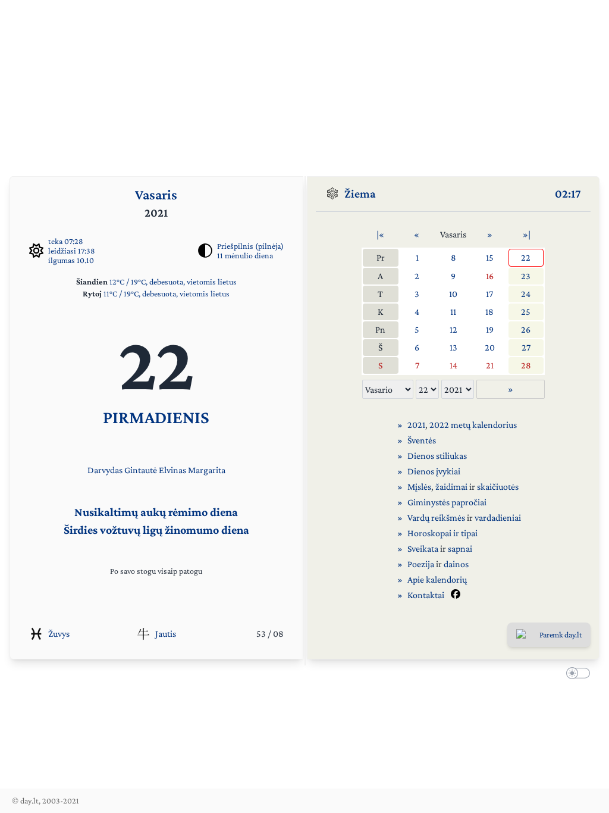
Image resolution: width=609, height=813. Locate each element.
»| (526, 234)
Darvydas (105, 470)
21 (490, 365)
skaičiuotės (498, 486)
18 (489, 312)
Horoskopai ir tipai (442, 533)
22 (525, 257)
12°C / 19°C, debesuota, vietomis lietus (173, 281)
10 (453, 294)
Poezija (420, 564)
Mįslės (419, 486)
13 (453, 347)
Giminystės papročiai (446, 502)
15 (490, 257)
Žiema (360, 193)
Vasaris (156, 194)
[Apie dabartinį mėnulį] (205, 250)
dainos (456, 564)
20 (490, 347)
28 (526, 365)
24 (525, 294)
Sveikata (422, 548)
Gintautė (140, 470)
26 (525, 329)
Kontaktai (425, 595)
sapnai (460, 548)
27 (526, 347)
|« (380, 234)
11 (453, 312)
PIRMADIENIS (156, 417)
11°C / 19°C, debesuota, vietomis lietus (166, 293)
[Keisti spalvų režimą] (575, 675)
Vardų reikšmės (436, 517)
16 (490, 276)
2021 (416, 425)
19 (490, 329)
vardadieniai (498, 517)
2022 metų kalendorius (473, 425)
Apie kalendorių (437, 579)
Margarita (206, 470)
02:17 (568, 193)
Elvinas (172, 470)
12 (453, 329)
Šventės (421, 440)
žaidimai (451, 486)
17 (489, 294)
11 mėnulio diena (245, 255)
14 (453, 365)
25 (525, 312)
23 (525, 276)
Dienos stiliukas (437, 456)
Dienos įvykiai (433, 471)
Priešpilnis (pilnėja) (250, 246)
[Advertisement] (304, 83)
